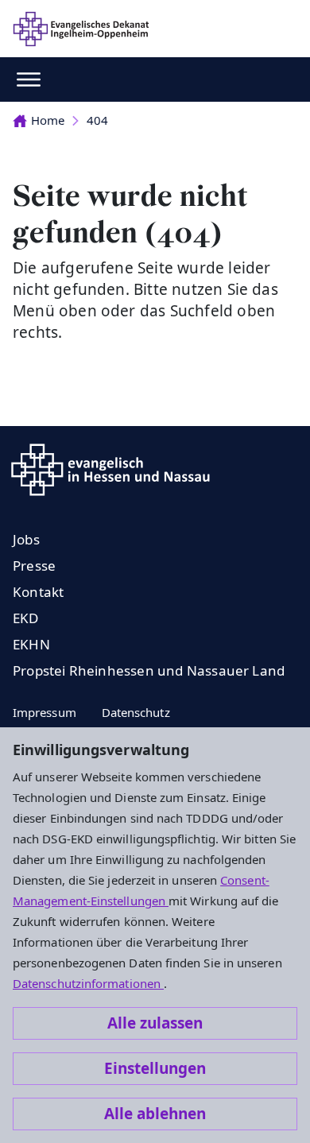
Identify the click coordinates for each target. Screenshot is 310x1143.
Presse (34, 565)
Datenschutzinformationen (88, 983)
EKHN (31, 644)
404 (97, 120)
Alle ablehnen (155, 1113)
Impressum (44, 712)
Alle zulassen (155, 1023)
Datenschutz (136, 712)
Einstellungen (155, 1068)
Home (47, 120)
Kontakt (38, 592)
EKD (26, 618)
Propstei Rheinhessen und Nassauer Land (149, 670)
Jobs (26, 539)
